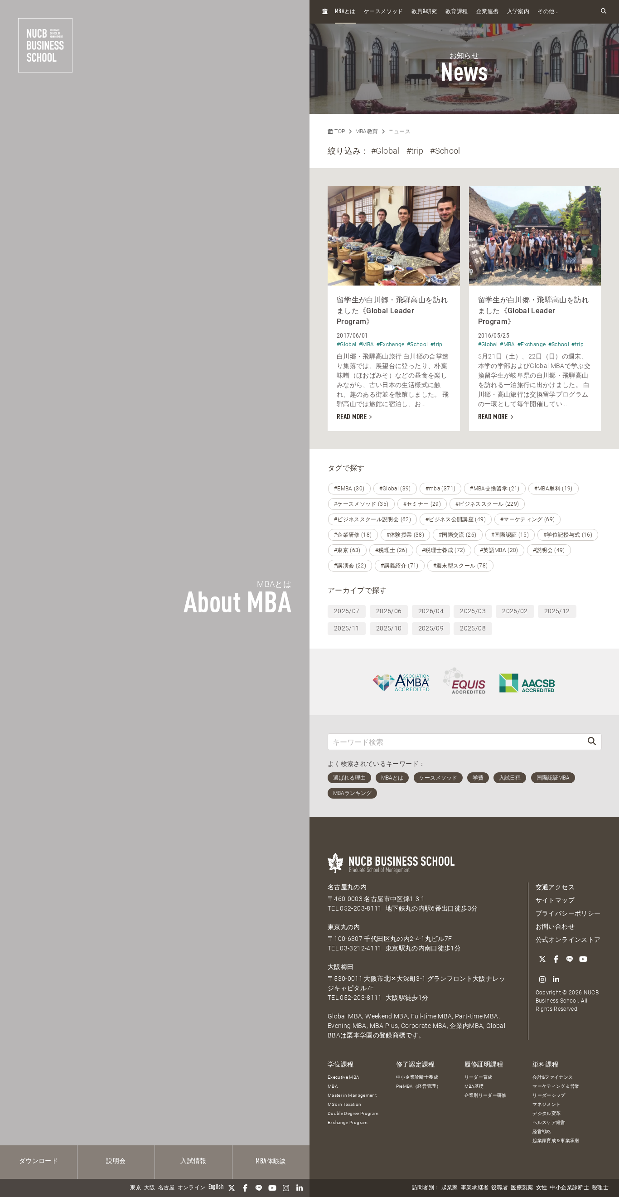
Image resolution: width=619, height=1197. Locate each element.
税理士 (600, 1188)
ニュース (399, 131)
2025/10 (388, 628)
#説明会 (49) (549, 550)
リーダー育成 (478, 1077)
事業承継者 (475, 1188)
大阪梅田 (340, 966)
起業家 (449, 1188)
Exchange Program (348, 1122)
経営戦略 (541, 1131)
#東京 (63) (347, 550)
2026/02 (514, 611)
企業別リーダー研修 (485, 1095)
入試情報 (193, 1161)
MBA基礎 (474, 1086)
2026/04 (431, 611)
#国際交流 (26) (458, 535)
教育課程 (456, 12)
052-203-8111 (361, 908)
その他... (548, 12)
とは (345, 12)
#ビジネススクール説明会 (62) (372, 519)
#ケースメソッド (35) (361, 504)
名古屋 (166, 1188)
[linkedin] (299, 1188)
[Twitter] (231, 1188)
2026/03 (472, 611)
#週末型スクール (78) (460, 565)
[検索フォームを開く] (603, 11)
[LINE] (259, 1188)
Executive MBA (343, 1077)
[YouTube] (272, 1188)
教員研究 (424, 12)
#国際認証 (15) (510, 535)
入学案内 (518, 12)
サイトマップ (555, 900)
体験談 (271, 1161)
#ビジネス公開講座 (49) (456, 519)
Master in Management (352, 1095)
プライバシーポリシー (568, 913)
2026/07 (346, 611)
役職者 (499, 1188)
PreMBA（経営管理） (418, 1086)
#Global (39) (395, 488)
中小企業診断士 (569, 1188)
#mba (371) (441, 488)
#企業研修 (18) (353, 535)
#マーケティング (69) (527, 519)
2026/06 (388, 611)
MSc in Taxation (344, 1104)
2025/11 (346, 628)
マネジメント (546, 1104)
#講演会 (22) (350, 565)
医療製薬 (522, 1188)
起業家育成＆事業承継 (556, 1140)
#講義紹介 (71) (400, 565)
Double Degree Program (353, 1113)
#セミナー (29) (422, 504)
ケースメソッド (383, 12)
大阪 (149, 1188)
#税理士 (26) (391, 550)
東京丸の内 (344, 926)
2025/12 (557, 611)
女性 (541, 1188)
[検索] (591, 742)
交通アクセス (555, 887)
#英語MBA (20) (499, 550)
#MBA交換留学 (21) (495, 488)
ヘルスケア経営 (548, 1122)
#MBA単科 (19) (553, 488)
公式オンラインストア (568, 939)
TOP (339, 131)
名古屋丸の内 (347, 887)
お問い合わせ (555, 926)
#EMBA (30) (349, 488)
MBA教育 (366, 131)
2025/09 (431, 628)
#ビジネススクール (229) (487, 504)
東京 (135, 1188)
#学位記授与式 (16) (567, 535)
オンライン (192, 1188)
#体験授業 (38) (406, 535)
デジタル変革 (546, 1113)
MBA (333, 1086)
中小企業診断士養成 (417, 1077)
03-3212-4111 (361, 948)
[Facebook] (245, 1188)
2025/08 (472, 628)
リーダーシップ (548, 1095)
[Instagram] (286, 1188)
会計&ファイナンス (552, 1077)
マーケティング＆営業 (556, 1086)
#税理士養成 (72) (443, 550)
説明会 (116, 1161)
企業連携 (487, 12)
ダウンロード (38, 1161)
